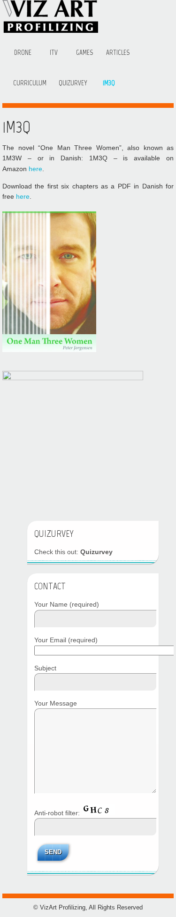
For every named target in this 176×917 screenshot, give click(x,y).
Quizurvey (73, 83)
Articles (118, 52)
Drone (22, 52)
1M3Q (109, 83)
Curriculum (29, 83)
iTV (54, 52)
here (35, 169)
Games (84, 52)
